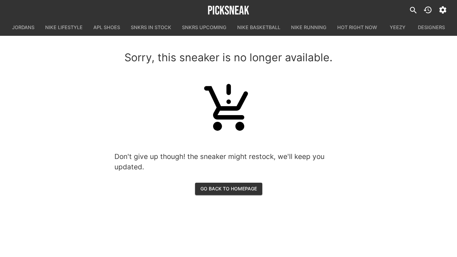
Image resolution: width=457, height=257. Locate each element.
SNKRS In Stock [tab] (151, 27)
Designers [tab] (431, 27)
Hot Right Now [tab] (357, 27)
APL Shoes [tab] (106, 27)
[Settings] (443, 10)
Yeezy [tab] (397, 27)
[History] (428, 10)
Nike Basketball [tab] (258, 27)
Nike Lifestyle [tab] (64, 27)
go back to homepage (228, 188)
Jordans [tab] (23, 27)
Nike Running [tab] (309, 27)
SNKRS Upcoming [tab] (204, 27)
